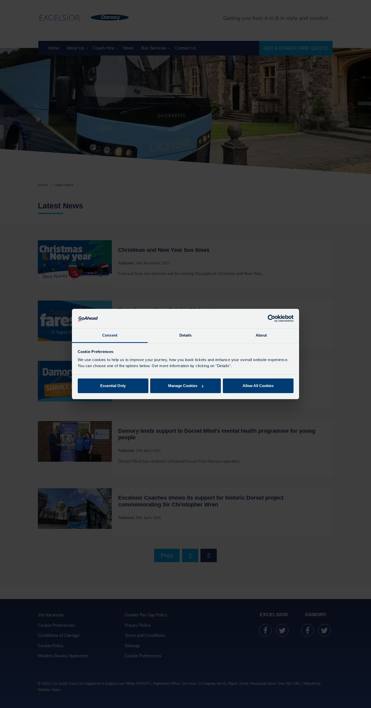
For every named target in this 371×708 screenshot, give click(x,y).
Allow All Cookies (258, 386)
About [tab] (261, 335)
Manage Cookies (182, 386)
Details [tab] (185, 335)
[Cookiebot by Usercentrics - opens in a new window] (271, 318)
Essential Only (113, 386)
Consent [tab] (109, 335)
